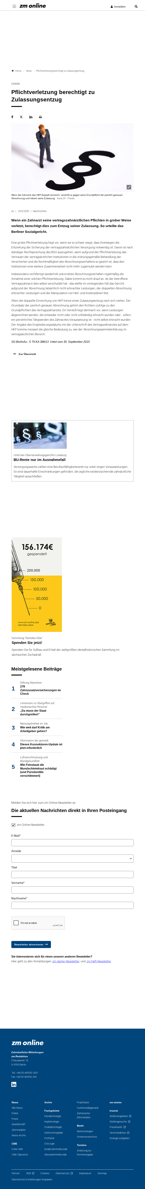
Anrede (16, 851)
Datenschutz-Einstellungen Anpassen (32, 1179)
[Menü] (14, 6)
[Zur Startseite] (32, 5)
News (15, 1102)
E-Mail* (16, 835)
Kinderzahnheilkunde (55, 1149)
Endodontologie (53, 1127)
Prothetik (49, 1138)
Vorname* (18, 883)
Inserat (114, 1110)
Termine (81, 1145)
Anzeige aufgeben (120, 1138)
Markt (80, 1125)
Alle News (17, 1108)
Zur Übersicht (27, 354)
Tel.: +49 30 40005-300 (25, 1073)
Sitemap (102, 1173)
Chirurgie (49, 1144)
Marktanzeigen (85, 1131)
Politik (15, 1113)
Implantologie (51, 1122)
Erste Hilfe (17, 1149)
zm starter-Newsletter (66, 961)
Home (18, 71)
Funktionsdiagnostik (88, 1108)
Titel (14, 867)
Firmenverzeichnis (87, 1137)
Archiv (48, 1102)
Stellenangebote (119, 1116)
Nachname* (19, 898)
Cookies (44, 1173)
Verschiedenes (118, 1133)
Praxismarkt (116, 1127)
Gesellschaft (18, 1124)
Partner (16, 1173)
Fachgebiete (51, 1110)
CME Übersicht (20, 1155)
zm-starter (116, 1102)
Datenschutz (62, 1173)
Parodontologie (52, 1116)
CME (14, 1143)
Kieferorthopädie (53, 1133)
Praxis (15, 1119)
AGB (28, 1173)
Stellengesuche (118, 1122)
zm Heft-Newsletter (99, 961)
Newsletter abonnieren (29, 944)
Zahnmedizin (19, 1130)
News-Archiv (19, 1135)
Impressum (85, 1173)
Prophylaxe (83, 1102)
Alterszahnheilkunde (55, 1155)
